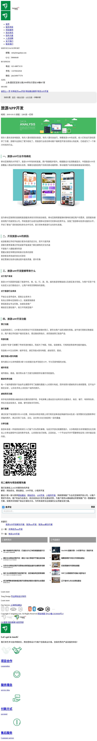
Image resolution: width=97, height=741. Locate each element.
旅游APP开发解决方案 (15, 525)
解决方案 (20, 97)
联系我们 (9, 44)
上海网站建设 (16, 605)
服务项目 (9, 27)
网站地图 (41, 614)
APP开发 (40, 495)
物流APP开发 (42, 91)
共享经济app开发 (18, 91)
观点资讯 (9, 33)
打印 (31, 115)
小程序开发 (51, 495)
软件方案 (9, 36)
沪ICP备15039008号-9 (54, 614)
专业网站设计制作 (18, 596)
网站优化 (31, 495)
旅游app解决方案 (45, 525)
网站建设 (22, 495)
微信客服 (12, 622)
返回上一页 (5, 91)
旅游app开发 (31, 525)
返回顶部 (20, 622)
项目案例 (9, 30)
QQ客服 (4, 622)
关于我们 (9, 41)
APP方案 (29, 97)
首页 (13, 97)
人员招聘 (9, 38)
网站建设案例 (31, 91)
